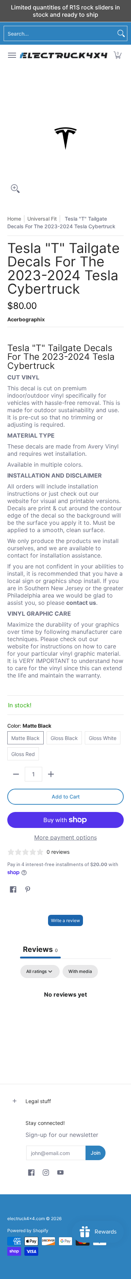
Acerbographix (26, 319)
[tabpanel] (65, 1019)
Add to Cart (66, 796)
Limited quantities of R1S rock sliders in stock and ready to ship (65, 11)
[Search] (121, 33)
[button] (117, 55)
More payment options (65, 837)
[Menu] (11, 55)
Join (95, 1153)
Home (14, 219)
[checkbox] (80, 971)
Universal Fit (42, 219)
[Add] (51, 774)
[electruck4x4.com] (64, 55)
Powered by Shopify (27, 1230)
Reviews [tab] (40, 949)
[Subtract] (16, 774)
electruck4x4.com (26, 1218)
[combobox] (59, 33)
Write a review (65, 920)
